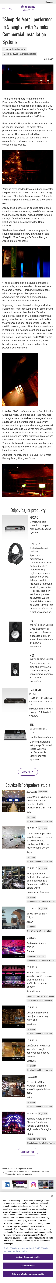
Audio (12, 1168)
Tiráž (6, 1248)
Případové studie (25, 1168)
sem (6, 1240)
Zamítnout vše (28, 1265)
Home (4, 1168)
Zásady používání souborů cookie (25, 1250)
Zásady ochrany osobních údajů (25, 1248)
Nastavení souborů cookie (28, 1257)
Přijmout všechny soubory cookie (28, 1274)
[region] (28, 1235)
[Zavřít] (52, 1196)
